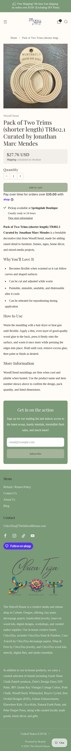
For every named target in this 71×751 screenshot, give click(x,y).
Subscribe (35, 453)
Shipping (11, 159)
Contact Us (10, 493)
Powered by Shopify (35, 741)
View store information (20, 218)
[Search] (66, 21)
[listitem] (35, 6)
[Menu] (5, 22)
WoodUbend (11, 115)
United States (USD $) (34, 734)
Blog (6, 505)
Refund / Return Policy (17, 487)
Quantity (10, 169)
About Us (9, 499)
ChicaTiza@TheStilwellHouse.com (24, 526)
